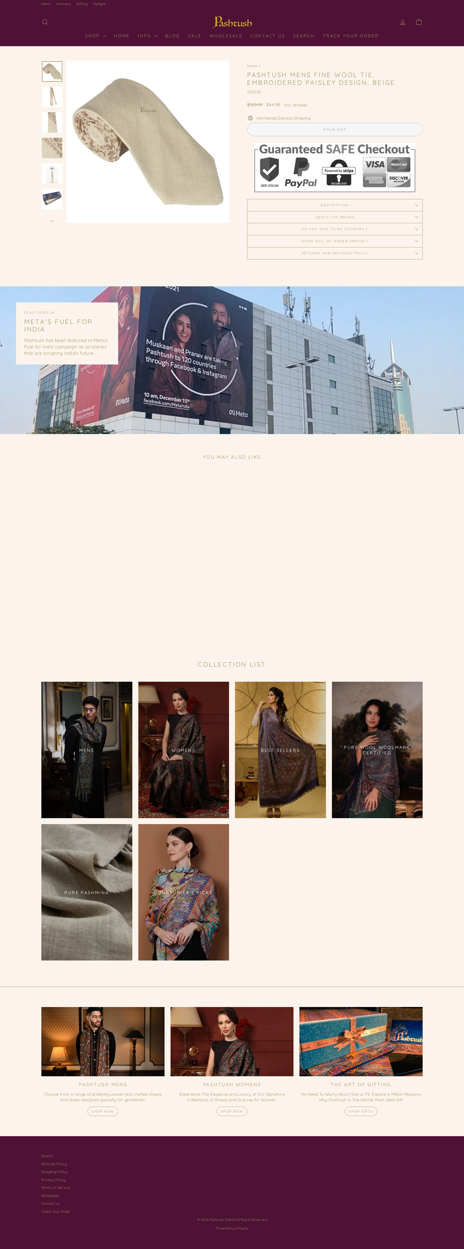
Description (335, 205)
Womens (63, 4)
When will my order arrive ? (334, 241)
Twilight (99, 4)
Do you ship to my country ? (335, 229)
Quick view (87, 604)
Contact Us (268, 35)
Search (304, 35)
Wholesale (225, 35)
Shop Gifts (361, 1111)
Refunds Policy (54, 1164)
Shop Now (103, 1111)
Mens (45, 4)
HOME (122, 35)
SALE (194, 35)
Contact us (50, 1203)
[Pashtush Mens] (103, 1041)
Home (252, 66)
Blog (172, 35)
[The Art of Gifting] (361, 1041)
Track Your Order (351, 35)
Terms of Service (55, 1187)
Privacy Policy (53, 1180)
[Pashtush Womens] (232, 1041)
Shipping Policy (54, 1171)
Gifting (82, 4)
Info (145, 35)
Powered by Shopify (232, 1228)
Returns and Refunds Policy (335, 253)
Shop (93, 35)
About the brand (335, 217)
